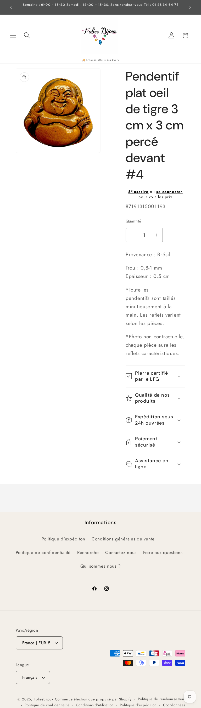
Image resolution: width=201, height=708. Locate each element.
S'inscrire (138, 191)
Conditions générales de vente (123, 539)
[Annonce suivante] (190, 7)
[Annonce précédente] (11, 7)
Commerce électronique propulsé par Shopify (93, 699)
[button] (13, 35)
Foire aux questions (163, 552)
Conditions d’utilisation (95, 705)
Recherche (88, 552)
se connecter (169, 191)
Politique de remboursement (161, 698)
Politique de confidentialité (43, 552)
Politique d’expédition (138, 705)
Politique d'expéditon (63, 539)
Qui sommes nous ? (100, 566)
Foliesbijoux (44, 699)
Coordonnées (174, 705)
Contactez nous (121, 552)
